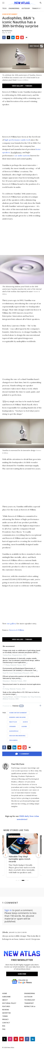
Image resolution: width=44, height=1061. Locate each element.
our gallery (11, 623)
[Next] (38, 855)
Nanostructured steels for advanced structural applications (22, 684)
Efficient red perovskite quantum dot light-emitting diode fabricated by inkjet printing (21, 677)
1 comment (24, 754)
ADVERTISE (6, 1013)
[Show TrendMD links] (40, 705)
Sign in (8, 910)
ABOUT (5, 1000)
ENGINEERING (14, 8)
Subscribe (22, 974)
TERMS (5, 1016)
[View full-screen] (41, 46)
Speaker (12, 726)
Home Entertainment (9, 14)
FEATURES (6, 1006)
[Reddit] (17, 37)
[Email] (26, 37)
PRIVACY (5, 1019)
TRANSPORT (37, 8)
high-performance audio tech (17, 140)
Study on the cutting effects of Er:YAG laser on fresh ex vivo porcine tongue (21, 693)
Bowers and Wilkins (17, 717)
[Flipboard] (22, 37)
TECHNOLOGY (29, 1000)
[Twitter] (8, 37)
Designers (13, 740)
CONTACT (6, 1023)
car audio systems (22, 155)
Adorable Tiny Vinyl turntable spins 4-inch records (19, 859)
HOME (4, 993)
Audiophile (13, 731)
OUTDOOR (26, 8)
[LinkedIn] (13, 37)
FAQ (3, 1029)
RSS (3, 1026)
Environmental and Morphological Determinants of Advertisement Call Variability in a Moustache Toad (19, 669)
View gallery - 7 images (22, 86)
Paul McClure (17, 764)
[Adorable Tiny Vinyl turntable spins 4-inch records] (22, 843)
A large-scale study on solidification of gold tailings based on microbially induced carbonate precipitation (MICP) (21, 651)
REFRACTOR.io (29, 1006)
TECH (4, 8)
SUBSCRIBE (6, 997)
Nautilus (13, 722)
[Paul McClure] (5, 766)
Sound (24, 726)
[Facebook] (4, 37)
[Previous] (5, 855)
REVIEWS (5, 1010)
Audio (25, 722)
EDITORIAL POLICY (9, 1003)
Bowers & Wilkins (16, 630)
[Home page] (22, 4)
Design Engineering (17, 735)
